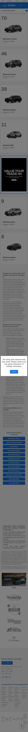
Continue (14, 371)
